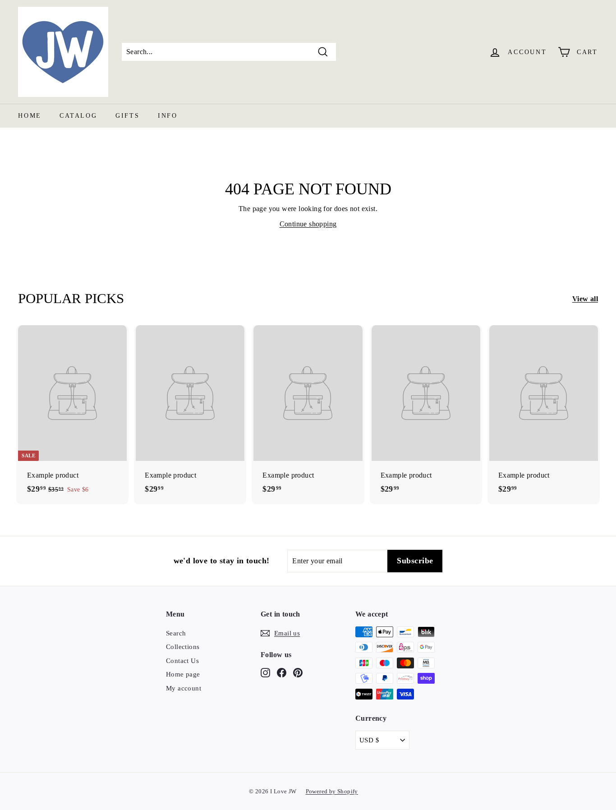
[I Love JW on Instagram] (265, 672)
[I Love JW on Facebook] (281, 672)
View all (585, 299)
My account (183, 688)
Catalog (78, 115)
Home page (183, 674)
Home (29, 115)
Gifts (127, 115)
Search (176, 633)
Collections (182, 646)
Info (168, 115)
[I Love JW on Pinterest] (298, 672)
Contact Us (182, 660)
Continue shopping (308, 224)
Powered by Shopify (332, 791)
